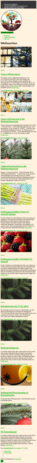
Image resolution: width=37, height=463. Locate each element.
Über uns (6, 39)
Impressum (7, 451)
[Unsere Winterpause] (16, 67)
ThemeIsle (18, 459)
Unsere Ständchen (9, 37)
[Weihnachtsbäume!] (16, 340)
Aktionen (3, 115)
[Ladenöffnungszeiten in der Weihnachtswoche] (16, 159)
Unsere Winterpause (10, 74)
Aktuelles (7, 35)
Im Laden (2, 70)
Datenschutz (8, 453)
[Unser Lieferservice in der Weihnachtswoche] (16, 111)
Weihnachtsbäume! (10, 348)
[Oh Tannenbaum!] (16, 424)
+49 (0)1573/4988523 (11, 4)
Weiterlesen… (15, 87)
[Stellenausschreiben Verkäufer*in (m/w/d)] (16, 251)
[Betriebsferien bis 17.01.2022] (16, 299)
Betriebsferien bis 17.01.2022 (14, 306)
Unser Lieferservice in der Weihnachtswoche (13, 120)
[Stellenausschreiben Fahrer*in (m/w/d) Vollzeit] (16, 204)
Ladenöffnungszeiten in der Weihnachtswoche (14, 167)
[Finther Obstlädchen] (11, 31)
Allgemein (3, 162)
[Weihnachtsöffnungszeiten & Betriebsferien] (16, 385)
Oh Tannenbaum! (9, 432)
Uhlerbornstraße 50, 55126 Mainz (14, 8)
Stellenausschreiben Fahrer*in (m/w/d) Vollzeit (15, 213)
